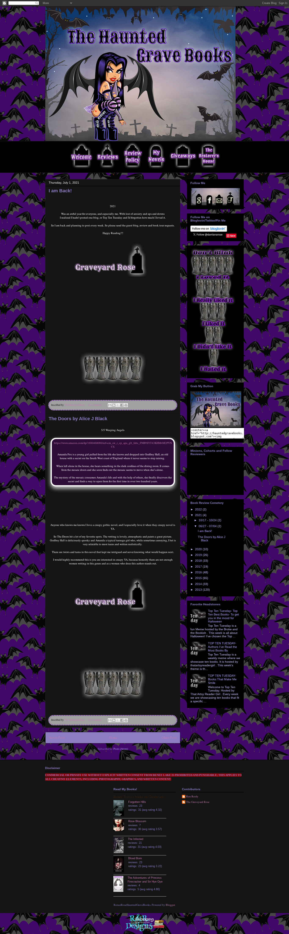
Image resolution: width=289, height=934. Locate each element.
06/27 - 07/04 (208, 526)
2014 (199, 584)
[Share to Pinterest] (126, 405)
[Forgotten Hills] (120, 808)
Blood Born (135, 858)
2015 (199, 578)
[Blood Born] (120, 864)
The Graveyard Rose (197, 802)
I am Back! (60, 190)
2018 (199, 560)
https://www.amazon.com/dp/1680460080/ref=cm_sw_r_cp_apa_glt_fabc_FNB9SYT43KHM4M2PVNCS (113, 445)
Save (232, 235)
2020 (199, 549)
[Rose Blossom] (120, 825)
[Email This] (110, 405)
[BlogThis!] (114, 405)
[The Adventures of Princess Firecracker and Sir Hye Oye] (120, 884)
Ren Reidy (192, 796)
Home (113, 737)
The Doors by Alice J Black (78, 418)
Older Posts (169, 737)
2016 (199, 572)
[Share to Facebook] (122, 405)
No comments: (95, 404)
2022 (199, 509)
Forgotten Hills (137, 802)
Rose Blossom (137, 821)
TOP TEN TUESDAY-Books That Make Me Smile (222, 679)
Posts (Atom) (120, 749)
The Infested (135, 839)
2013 (199, 589)
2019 (199, 555)
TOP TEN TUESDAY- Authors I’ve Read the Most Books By (222, 647)
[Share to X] (118, 405)
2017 (199, 566)
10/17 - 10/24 (208, 520)
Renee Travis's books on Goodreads (138, 796)
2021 (199, 515)
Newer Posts (57, 737)
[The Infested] (120, 845)
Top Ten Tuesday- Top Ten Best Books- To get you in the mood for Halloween (223, 616)
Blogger (170, 905)
